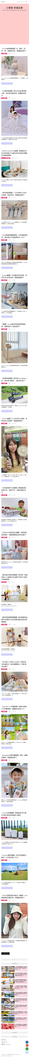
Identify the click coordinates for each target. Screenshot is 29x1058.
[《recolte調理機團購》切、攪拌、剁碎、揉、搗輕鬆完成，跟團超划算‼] (14, 65)
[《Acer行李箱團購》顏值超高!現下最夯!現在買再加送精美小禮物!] (14, 830)
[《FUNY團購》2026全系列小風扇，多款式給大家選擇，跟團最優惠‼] (14, 449)
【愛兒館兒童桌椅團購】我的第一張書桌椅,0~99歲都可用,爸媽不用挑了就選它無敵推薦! (14, 577)
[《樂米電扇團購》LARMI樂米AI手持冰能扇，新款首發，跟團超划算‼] (14, 209)
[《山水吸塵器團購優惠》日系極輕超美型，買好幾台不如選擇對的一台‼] (14, 251)
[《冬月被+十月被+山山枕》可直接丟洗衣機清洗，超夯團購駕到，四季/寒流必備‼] (14, 681)
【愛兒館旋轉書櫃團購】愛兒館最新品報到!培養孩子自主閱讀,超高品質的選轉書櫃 (14, 620)
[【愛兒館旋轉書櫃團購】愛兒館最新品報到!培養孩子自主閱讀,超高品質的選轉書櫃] (14, 636)
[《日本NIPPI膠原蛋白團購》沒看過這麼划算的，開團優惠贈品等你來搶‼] (14, 549)
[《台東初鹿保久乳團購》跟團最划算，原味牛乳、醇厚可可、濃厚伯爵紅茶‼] (14, 507)
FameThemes (9, 1055)
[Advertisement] (14, 25)
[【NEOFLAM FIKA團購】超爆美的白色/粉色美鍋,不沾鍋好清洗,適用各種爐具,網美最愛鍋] (14, 169)
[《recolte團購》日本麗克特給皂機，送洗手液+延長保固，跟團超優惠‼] (14, 295)
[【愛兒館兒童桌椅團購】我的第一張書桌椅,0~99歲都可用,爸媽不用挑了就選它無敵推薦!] (14, 593)
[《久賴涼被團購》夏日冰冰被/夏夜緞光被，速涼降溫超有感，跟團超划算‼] (14, 118)
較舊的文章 (6, 953)
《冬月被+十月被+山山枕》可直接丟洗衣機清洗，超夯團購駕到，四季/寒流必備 (13, 664)
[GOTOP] (27, 1052)
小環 (9, 53)
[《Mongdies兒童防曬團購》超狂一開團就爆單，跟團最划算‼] (14, 780)
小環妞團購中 (4, 53)
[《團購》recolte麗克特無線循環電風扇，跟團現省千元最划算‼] (14, 347)
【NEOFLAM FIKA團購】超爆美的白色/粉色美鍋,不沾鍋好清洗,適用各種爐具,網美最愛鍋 (14, 153)
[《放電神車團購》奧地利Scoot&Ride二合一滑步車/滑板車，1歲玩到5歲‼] (14, 394)
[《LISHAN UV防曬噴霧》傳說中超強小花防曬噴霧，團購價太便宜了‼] (14, 726)
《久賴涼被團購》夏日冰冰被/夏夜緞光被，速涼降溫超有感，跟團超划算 (13, 92)
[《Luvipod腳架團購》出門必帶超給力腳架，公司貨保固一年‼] (14, 871)
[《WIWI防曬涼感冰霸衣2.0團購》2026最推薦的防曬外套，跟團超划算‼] (14, 920)
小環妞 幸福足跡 (14, 8)
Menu (4, 1)
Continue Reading (7, 83)
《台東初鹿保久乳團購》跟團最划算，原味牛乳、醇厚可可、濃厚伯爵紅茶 (14, 489)
